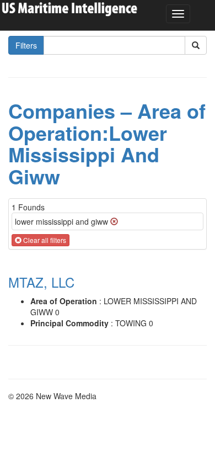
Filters (26, 45)
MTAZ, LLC (41, 282)
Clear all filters (44, 240)
